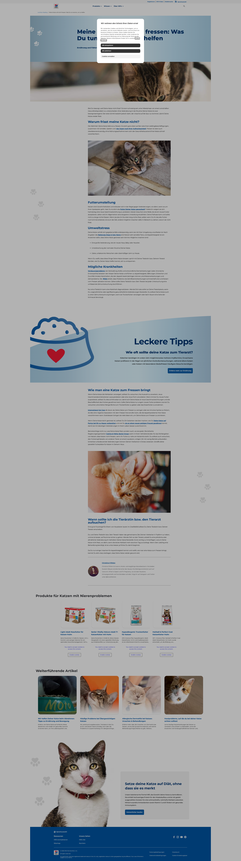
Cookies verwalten (108, 56)
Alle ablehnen (106, 51)
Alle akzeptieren (107, 45)
